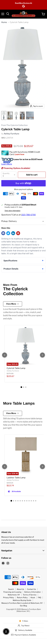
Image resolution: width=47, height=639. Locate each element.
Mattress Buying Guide (22, 600)
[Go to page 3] (25, 387)
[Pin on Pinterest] (18, 233)
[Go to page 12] (35, 500)
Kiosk (33, 597)
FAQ (39, 597)
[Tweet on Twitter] (8, 233)
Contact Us (31, 589)
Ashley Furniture (11, 133)
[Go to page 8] (26, 500)
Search (11, 589)
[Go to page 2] (23, 387)
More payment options (23, 189)
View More (11, 304)
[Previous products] (4, 355)
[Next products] (42, 355)
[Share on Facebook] (3, 233)
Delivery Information (32, 592)
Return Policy (22, 597)
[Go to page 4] (18, 500)
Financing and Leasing (12, 592)
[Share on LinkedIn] (13, 233)
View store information (12, 211)
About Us (20, 589)
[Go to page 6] (22, 500)
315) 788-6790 (29, 215)
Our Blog (23, 606)
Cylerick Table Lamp (16, 368)
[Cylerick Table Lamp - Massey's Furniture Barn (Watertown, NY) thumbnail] (3, 115)
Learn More (6, 164)
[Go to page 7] (24, 500)
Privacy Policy (8, 597)
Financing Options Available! (16, 168)
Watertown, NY (14, 595)
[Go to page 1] (21, 387)
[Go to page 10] (31, 500)
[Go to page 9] (29, 500)
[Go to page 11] (33, 500)
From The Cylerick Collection (14, 125)
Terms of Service (29, 595)
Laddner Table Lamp (16, 477)
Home (4, 22)
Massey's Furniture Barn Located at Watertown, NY (22, 603)
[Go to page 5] (20, 500)
